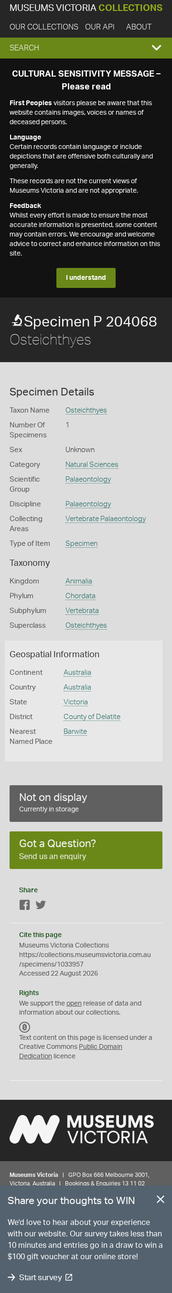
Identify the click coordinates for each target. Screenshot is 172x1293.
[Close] (160, 1201)
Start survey (40, 1277)
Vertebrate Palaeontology (105, 519)
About (138, 27)
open (74, 1003)
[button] (86, 48)
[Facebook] (25, 906)
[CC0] (25, 1027)
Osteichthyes (86, 410)
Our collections (44, 27)
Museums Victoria (86, 8)
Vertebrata (82, 610)
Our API (100, 27)
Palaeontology (88, 479)
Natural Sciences (91, 464)
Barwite (75, 731)
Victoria (76, 702)
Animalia (78, 581)
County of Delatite (92, 717)
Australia (77, 672)
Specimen (81, 543)
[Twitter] (40, 906)
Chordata (80, 596)
